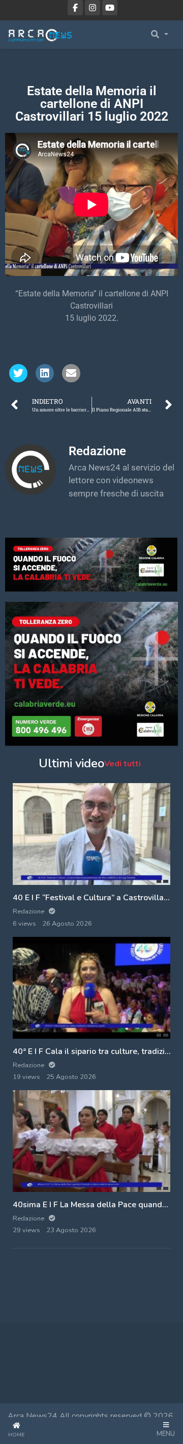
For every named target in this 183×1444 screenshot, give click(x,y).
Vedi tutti (122, 763)
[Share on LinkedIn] (45, 373)
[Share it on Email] (71, 373)
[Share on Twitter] (18, 373)
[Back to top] (31, 1384)
